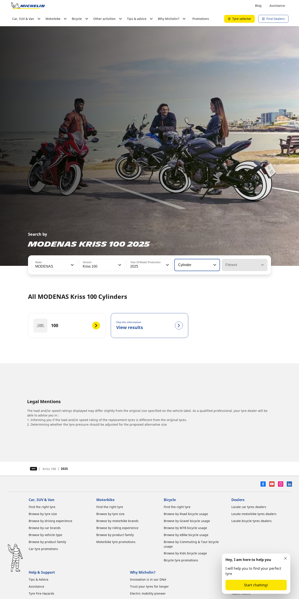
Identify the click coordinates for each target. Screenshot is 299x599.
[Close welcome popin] (285, 558)
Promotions (200, 19)
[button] (72, 265)
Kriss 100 (49, 469)
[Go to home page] (28, 6)
